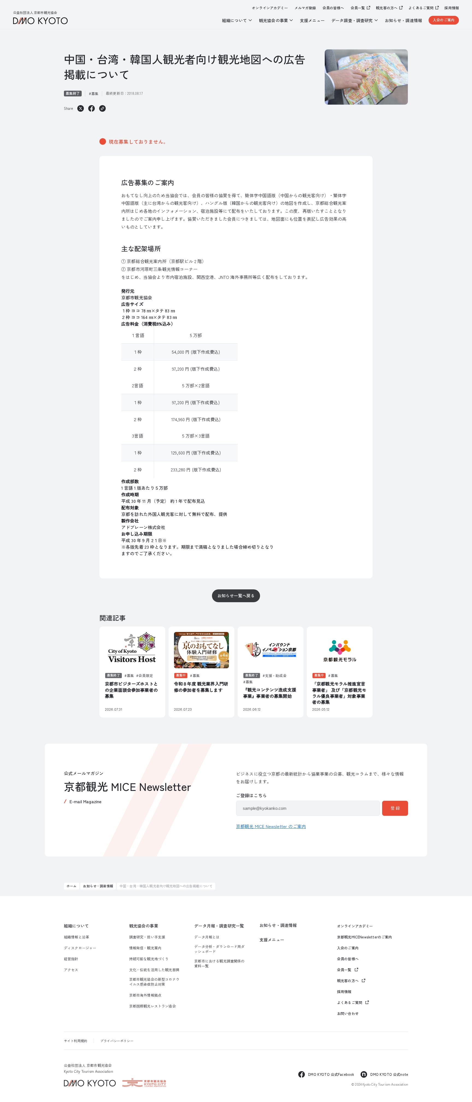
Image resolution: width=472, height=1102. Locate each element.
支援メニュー (312, 20)
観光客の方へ (386, 7)
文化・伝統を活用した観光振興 (154, 969)
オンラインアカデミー (270, 7)
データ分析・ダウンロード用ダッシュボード (219, 949)
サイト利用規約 (75, 1040)
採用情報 (451, 7)
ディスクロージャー (80, 948)
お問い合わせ (348, 1013)
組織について (76, 926)
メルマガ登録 (305, 7)
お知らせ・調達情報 (403, 20)
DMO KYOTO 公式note (389, 1074)
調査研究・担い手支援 (147, 937)
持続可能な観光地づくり (149, 958)
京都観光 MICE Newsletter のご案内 (271, 826)
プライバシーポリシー (117, 1040)
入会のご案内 (444, 19)
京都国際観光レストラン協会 (152, 1006)
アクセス (71, 969)
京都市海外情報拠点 (145, 995)
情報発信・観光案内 (145, 948)
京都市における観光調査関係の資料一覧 (219, 963)
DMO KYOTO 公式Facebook (331, 1074)
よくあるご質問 (420, 7)
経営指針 (71, 958)
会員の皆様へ (333, 7)
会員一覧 (358, 7)
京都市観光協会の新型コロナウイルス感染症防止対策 (154, 982)
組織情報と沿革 (76, 937)
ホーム (71, 886)
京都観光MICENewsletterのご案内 (364, 937)
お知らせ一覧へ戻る (236, 595)
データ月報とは (206, 937)
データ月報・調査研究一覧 (219, 926)
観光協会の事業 (143, 926)
